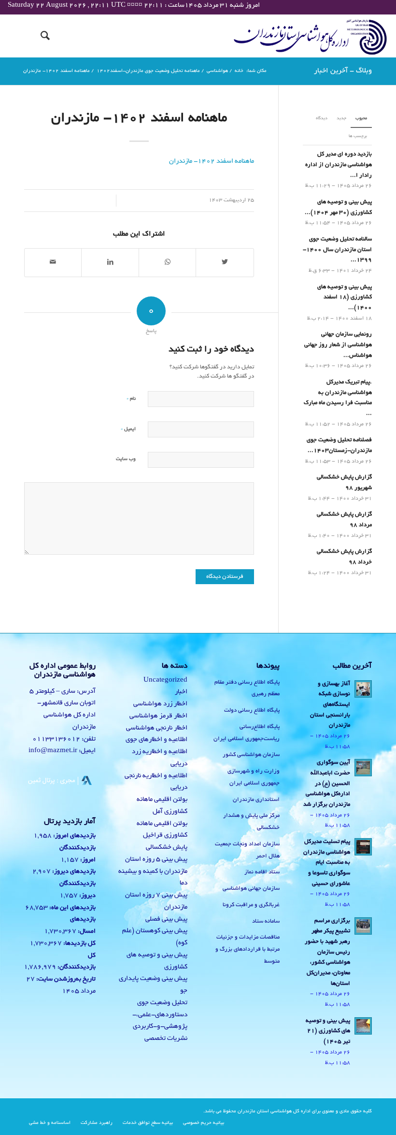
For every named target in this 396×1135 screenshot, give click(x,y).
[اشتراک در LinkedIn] (110, 263)
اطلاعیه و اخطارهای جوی (156, 739)
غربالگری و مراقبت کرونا (251, 905)
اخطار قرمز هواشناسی (158, 716)
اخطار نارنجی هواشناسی (156, 728)
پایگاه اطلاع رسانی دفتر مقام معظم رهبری (247, 688)
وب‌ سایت (126, 459)
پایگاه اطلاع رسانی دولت (252, 710)
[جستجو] (40, 35)
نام (131, 398)
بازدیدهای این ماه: (72, 908)
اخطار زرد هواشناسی (160, 704)
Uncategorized (165, 680)
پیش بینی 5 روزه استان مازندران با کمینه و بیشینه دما (152, 871)
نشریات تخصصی (165, 1038)
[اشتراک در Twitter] (224, 263)
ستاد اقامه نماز (262, 872)
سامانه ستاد (266, 921)
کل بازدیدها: (79, 943)
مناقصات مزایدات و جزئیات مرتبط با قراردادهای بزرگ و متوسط (247, 949)
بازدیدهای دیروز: (73, 872)
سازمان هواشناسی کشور (251, 755)
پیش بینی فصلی (166, 919)
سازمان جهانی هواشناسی (251, 888)
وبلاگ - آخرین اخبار (343, 71)
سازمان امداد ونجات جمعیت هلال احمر (247, 850)
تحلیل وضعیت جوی (162, 1003)
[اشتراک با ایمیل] (53, 263)
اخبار (181, 692)
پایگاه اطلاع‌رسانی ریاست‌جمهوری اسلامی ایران (246, 733)
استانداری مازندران (256, 800)
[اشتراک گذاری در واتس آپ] (167, 263)
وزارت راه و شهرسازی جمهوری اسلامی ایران (253, 777)
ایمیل (128, 429)
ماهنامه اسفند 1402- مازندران (139, 119)
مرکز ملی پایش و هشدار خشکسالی (251, 822)
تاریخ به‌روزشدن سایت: (65, 979)
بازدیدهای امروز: (74, 836)
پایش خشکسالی (166, 847)
